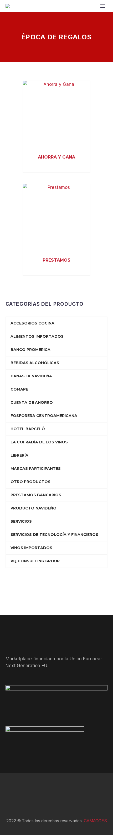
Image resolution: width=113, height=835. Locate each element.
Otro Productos (30, 481)
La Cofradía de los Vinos (39, 442)
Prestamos (56, 260)
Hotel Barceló (28, 428)
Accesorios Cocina (32, 323)
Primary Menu (102, 6)
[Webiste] (70, 787)
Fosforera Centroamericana (44, 415)
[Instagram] (63, 787)
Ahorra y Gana (56, 157)
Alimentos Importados (37, 336)
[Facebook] (43, 787)
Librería (19, 455)
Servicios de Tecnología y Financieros (54, 534)
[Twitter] (56, 787)
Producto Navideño (33, 508)
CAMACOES (95, 820)
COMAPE (19, 389)
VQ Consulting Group (35, 561)
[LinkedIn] (50, 787)
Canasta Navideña (31, 376)
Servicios (21, 521)
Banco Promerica (30, 349)
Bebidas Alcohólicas (35, 362)
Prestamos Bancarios (36, 495)
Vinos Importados (31, 547)
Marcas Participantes (36, 468)
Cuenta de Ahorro (32, 402)
